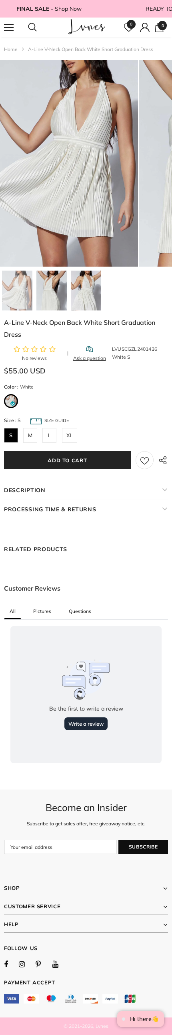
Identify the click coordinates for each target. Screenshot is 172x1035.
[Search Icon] (40, 27)
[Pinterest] (43, 964)
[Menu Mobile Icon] (9, 27)
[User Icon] (145, 27)
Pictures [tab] (42, 611)
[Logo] (87, 27)
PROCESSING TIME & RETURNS (50, 509)
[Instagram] (26, 964)
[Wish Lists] (145, 460)
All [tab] (13, 611)
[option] (69, 163)
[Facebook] (11, 964)
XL (69, 435)
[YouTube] (59, 964)
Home (11, 49)
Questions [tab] (80, 611)
